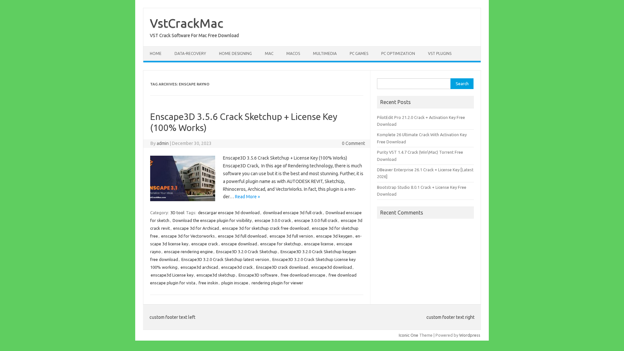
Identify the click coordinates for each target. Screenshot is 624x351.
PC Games (359, 53)
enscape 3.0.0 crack (273, 220)
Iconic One (408, 335)
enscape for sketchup (280, 243)
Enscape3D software (258, 275)
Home (156, 53)
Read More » (247, 196)
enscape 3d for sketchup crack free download (265, 228)
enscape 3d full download (242, 236)
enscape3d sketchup (216, 275)
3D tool (177, 212)
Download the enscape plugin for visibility (212, 220)
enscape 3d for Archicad (196, 228)
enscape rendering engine (188, 251)
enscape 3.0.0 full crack (316, 220)
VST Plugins (439, 53)
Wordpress (469, 335)
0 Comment (353, 143)
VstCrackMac (186, 23)
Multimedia (325, 53)
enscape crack (204, 243)
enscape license (318, 243)
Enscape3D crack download (282, 267)
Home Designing (235, 53)
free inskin (208, 282)
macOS (293, 53)
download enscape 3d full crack (292, 212)
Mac (269, 53)
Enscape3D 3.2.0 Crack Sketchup (246, 251)
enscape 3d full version (291, 236)
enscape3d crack (237, 267)
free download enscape (303, 275)
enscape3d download (331, 267)
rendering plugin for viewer (277, 282)
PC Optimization (398, 53)
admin (163, 143)
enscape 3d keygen (334, 236)
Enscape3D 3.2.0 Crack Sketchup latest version (225, 259)
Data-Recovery (190, 53)
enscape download (239, 243)
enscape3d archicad (199, 267)
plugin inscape (234, 282)
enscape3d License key (172, 275)
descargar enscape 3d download (229, 212)
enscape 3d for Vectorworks (188, 236)
